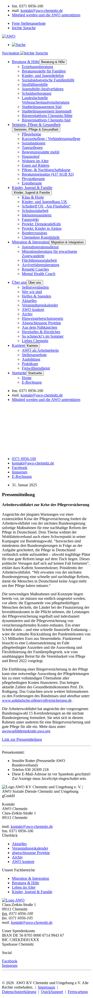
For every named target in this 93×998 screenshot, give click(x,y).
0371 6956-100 (24, 459)
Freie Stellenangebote (29, 23)
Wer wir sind (32, 292)
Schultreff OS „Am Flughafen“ (46, 206)
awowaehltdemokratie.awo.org (26, 731)
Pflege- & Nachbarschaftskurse (46, 170)
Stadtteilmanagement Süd (42, 107)
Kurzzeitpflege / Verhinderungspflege (51, 139)
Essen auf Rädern (35, 165)
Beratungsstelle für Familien (44, 71)
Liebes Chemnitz (35, 341)
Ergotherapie (32, 183)
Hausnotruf (30, 156)
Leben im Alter (23, 887)
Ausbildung (31, 359)
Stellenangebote (34, 355)
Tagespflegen (32, 147)
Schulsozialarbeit (35, 211)
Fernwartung (78, 992)
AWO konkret (33, 309)
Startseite (19, 373)
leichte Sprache (24, 28)
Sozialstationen (33, 143)
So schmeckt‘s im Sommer (42, 336)
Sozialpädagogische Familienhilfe (48, 80)
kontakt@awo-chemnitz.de (42, 10)
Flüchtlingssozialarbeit (39, 260)
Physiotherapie (33, 179)
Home (26, 378)
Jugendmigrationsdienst (40, 247)
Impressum (46, 987)
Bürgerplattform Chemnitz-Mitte (47, 116)
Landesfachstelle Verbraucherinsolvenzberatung (45, 100)
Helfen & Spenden (36, 296)
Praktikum (30, 364)
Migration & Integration (30, 242)
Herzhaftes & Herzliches (41, 332)
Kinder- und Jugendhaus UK (44, 202)
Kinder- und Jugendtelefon (43, 75)
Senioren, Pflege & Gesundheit (36, 124)
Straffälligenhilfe (35, 84)
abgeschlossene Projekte (31, 853)
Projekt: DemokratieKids (41, 224)
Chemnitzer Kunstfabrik (41, 237)
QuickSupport (52, 992)
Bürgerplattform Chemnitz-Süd (46, 120)
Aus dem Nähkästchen (39, 327)
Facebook (19, 467)
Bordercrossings (34, 233)
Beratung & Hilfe (25, 62)
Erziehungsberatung (37, 67)
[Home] (13, 900)
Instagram (19, 472)
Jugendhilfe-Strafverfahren (42, 89)
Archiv (27, 314)
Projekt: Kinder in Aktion (42, 228)
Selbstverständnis (35, 287)
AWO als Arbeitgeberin (40, 350)
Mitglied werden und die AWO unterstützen (46, 15)
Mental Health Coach (38, 274)
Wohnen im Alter (35, 161)
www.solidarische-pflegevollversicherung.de (37, 700)
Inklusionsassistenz (37, 215)
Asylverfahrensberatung (40, 265)
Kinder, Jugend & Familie (32, 188)
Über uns (19, 282)
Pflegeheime (31, 134)
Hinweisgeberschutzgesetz (42, 318)
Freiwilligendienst (36, 368)
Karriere (18, 345)
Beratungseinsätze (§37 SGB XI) (48, 174)
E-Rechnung (32, 382)
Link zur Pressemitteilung (22, 739)
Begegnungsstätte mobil (40, 152)
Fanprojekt (30, 219)
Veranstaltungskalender (40, 305)
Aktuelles (29, 301)
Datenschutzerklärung (19, 992)
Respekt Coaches (35, 269)
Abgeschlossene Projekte (41, 323)
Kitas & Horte (33, 197)
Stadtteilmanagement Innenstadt (46, 111)
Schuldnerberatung (36, 93)
